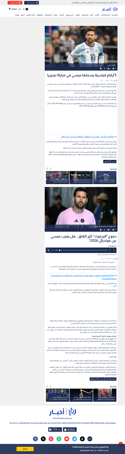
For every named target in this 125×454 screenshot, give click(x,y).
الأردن (97, 15)
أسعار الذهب (105, 15)
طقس (77, 15)
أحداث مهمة (30, 15)
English (14, 9)
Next (47, 168)
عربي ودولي (69, 15)
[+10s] (114, 250)
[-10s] (109, 250)
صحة (91, 15)
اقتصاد (61, 15)
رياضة (56, 15)
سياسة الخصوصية (85, 450)
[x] (43, 438)
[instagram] (51, 438)
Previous (50, 168)
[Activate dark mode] (25, 9)
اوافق (25, 449)
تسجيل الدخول (31, 3)
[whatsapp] (58, 438)
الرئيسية (114, 15)
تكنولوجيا (40, 15)
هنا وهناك (48, 15)
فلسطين (85, 15)
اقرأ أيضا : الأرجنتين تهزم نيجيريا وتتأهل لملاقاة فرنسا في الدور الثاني (87, 137)
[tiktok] (82, 438)
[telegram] (74, 438)
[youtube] (66, 438)
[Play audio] (48, 250)
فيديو (23, 15)
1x (53, 250)
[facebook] (35, 438)
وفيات (17, 15)
